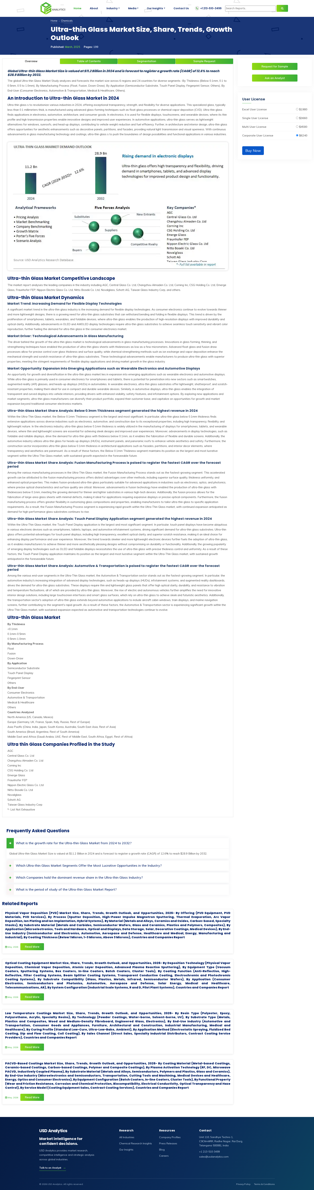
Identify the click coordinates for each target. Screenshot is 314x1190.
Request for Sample (274, 66)
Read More (32, 946)
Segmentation (146, 61)
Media (132, 8)
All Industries (126, 1137)
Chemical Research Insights (135, 1143)
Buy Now (253, 150)
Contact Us (181, 8)
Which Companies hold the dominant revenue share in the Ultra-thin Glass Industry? (79, 877)
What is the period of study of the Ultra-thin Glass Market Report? (66, 889)
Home (77, 8)
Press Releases (168, 1143)
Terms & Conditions (264, 1184)
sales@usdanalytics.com (214, 1156)
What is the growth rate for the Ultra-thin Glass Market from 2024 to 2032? (74, 843)
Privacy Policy (243, 1184)
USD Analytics (53, 1131)
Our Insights (155, 8)
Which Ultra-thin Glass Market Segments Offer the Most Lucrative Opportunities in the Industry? (89, 865)
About (94, 8)
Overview (31, 61)
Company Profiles (170, 1137)
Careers (164, 1155)
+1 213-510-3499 (211, 8)
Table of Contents (89, 61)
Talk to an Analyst (52, 1167)
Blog (162, 1149)
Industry (112, 8)
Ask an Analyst (275, 78)
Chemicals (67, 20)
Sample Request (204, 61)
